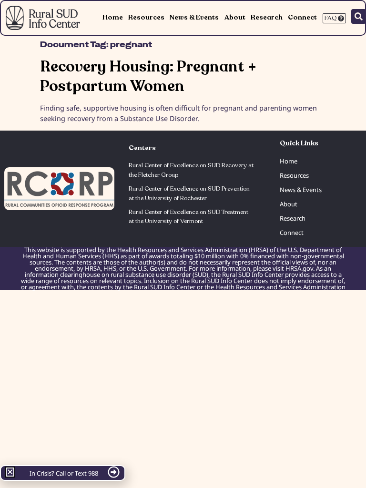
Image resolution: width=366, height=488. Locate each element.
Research (267, 17)
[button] (10, 471)
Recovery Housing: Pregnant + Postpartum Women (148, 76)
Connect (302, 17)
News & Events (194, 17)
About (234, 17)
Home (112, 17)
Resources (146, 17)
